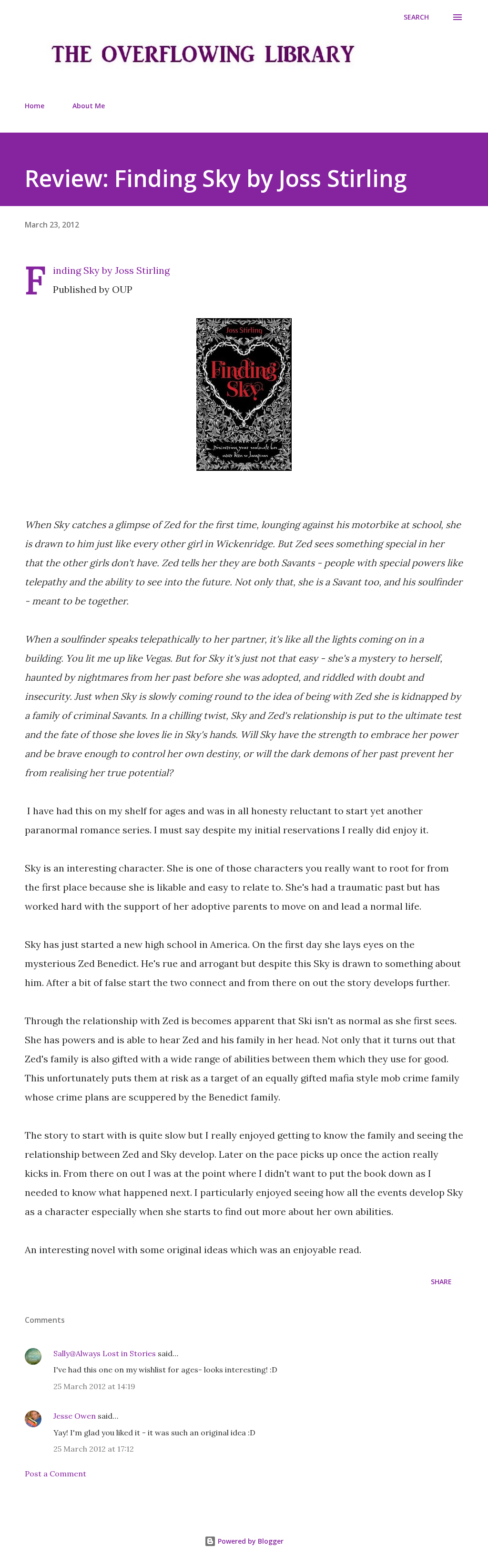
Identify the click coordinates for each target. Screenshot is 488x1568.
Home (34, 105)
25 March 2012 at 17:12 (93, 1449)
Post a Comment (55, 1473)
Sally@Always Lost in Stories (104, 1353)
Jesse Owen (74, 1416)
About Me (88, 105)
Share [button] (441, 1281)
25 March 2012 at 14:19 (94, 1386)
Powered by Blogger (250, 1541)
